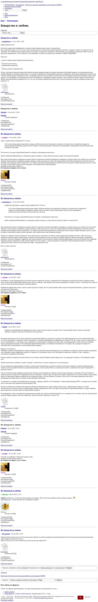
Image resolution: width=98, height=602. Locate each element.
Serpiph (4, 137)
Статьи (3, 1)
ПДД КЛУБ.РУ (10, 5)
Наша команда (9, 593)
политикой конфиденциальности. (43, 598)
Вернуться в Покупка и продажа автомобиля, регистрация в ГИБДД (23, 576)
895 (12, 519)
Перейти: (5, 580)
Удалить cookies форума (23, 593)
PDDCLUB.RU (10, 592)
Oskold (4, 327)
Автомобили (20, 5)
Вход (6, 17)
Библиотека (9, 1)
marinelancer (6, 41)
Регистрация (12, 21)
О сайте (36, 1)
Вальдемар (6, 534)
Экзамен (22, 1)
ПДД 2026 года (6, 499)
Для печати (8, 8)
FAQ (6, 13)
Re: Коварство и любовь (11, 134)
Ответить (4, 30)
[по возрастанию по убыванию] (63, 568)
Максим (5, 494)
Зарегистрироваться (11, 15)
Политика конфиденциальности (11, 600)
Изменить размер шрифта (13, 6)
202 (12, 187)
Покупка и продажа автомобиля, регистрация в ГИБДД (43, 5)
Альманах (16, 1)
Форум (41, 1)
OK (80, 597)
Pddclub (3, 112)
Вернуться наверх (6, 104)
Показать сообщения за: (10, 568)
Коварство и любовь (9, 38)
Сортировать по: (34, 568)
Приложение (29, 1)
